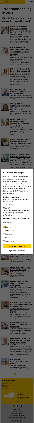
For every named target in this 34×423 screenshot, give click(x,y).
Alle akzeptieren (17, 246)
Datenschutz (7, 222)
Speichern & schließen (17, 250)
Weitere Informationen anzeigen (14, 218)
